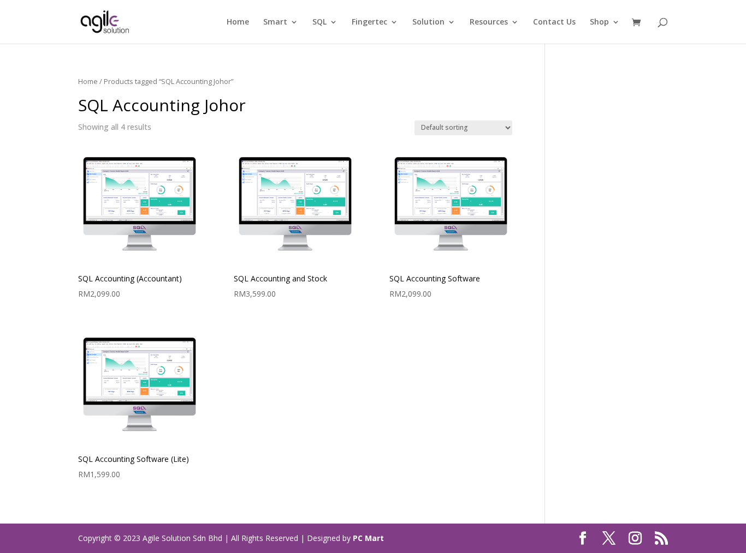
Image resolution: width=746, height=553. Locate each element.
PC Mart (368, 538)
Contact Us (554, 22)
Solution (428, 22)
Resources (489, 22)
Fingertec (369, 22)
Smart (275, 22)
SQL (319, 22)
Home (238, 22)
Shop (599, 22)
